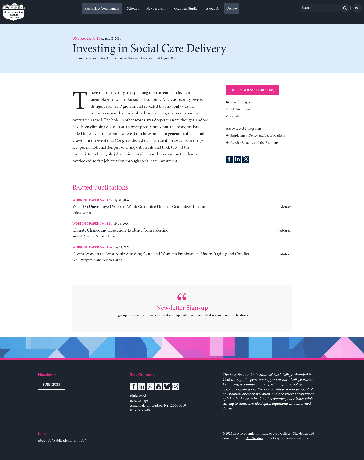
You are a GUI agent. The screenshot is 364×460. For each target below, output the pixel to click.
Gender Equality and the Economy (254, 143)
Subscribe (51, 385)
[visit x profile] (150, 387)
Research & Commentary (101, 8)
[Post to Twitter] (245, 160)
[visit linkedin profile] (141, 387)
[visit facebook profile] (133, 387)
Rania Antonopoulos (90, 58)
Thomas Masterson (140, 58)
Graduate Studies (186, 8)
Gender (235, 116)
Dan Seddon (254, 438)
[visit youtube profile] (158, 387)
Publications (62, 441)
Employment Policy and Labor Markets (257, 136)
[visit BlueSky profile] (166, 387)
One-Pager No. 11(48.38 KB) (253, 90)
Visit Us (78, 441)
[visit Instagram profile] (175, 387)
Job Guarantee (240, 109)
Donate (232, 8)
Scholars (133, 8)
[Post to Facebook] (229, 160)
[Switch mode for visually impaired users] (357, 8)
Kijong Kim (169, 58)
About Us (212, 8)
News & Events (156, 8)
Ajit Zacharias (116, 58)
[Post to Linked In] (237, 160)
